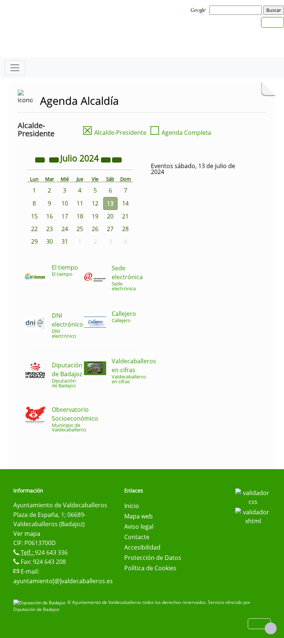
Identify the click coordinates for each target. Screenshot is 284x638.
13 (110, 203)
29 (34, 241)
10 (64, 203)
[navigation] (236, 10)
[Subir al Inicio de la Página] (271, 628)
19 (95, 216)
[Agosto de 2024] (117, 159)
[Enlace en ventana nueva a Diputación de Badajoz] (40, 602)
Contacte (136, 537)
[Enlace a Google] (199, 10)
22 (34, 229)
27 (110, 229)
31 (64, 241)
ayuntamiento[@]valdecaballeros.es (63, 581)
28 (125, 229)
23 (49, 229)
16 (49, 216)
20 (110, 216)
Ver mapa (26, 534)
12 (95, 203)
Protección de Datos (152, 558)
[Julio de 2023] (40, 159)
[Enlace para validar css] (253, 496)
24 (64, 229)
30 (49, 241)
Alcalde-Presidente (114, 132)
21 (125, 216)
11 (80, 203)
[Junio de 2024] (54, 159)
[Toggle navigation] (14, 67)
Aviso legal (138, 526)
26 (95, 229)
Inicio (131, 506)
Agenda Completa (180, 132)
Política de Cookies (150, 568)
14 (125, 203)
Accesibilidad (142, 547)
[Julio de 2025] (106, 159)
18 (80, 216)
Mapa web (138, 516)
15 (34, 216)
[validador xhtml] (253, 516)
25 (80, 229)
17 (64, 216)
